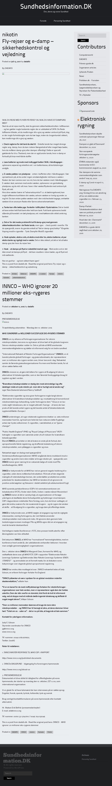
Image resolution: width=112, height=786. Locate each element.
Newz (81, 76)
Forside (43, 21)
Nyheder (6, 277)
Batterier (24, 274)
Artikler (14, 274)
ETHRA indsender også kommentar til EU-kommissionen (89, 165)
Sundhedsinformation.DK (56, 7)
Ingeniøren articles (87, 68)
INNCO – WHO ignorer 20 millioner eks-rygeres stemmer (30, 293)
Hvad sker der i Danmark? (90, 220)
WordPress (19, 768)
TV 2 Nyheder (85, 95)
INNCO (23, 732)
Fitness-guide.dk (86, 63)
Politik (50, 732)
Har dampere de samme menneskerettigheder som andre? (90, 175)
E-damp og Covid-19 (88, 183)
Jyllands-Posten (86, 72)
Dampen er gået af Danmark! (92, 144)
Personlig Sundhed (62, 21)
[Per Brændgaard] (86, 111)
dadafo (27, 62)
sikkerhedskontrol (19, 277)
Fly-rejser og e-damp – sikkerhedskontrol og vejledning (27, 48)
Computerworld (86, 55)
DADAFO (33, 274)
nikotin (60, 274)
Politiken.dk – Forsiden (89, 80)
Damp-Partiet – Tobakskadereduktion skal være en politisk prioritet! (90, 209)
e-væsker (43, 274)
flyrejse (51, 274)
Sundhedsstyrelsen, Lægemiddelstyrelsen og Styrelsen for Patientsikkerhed (92, 88)
